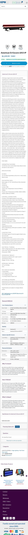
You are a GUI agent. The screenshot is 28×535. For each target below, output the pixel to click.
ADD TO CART (17, 63)
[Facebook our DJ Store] (4, 518)
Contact (5, 491)
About (4, 511)
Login (19, 2)
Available (13, 56)
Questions (5, 433)
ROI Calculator (7, 505)
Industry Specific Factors (8, 334)
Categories (6, 446)
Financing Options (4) (8, 426)
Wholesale (6, 498)
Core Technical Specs (7, 305)
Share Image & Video (6, 420)
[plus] (9, 63)
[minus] (4, 63)
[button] (7, 47)
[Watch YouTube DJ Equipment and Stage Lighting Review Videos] (14, 518)
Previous (3, 27)
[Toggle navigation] (27, 2)
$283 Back (8, 59)
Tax (3, 59)
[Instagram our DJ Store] (7, 518)
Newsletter (6, 508)
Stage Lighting (15, 450)
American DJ (9, 455)
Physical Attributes (7, 348)
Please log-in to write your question (14, 440)
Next (25, 27)
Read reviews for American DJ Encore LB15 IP (13, 414)
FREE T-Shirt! (6, 501)
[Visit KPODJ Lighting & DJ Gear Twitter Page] (10, 518)
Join (14, 2)
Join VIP (14, 59)
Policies (5, 514)
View (17, 426)
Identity (4, 326)
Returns (5, 495)
